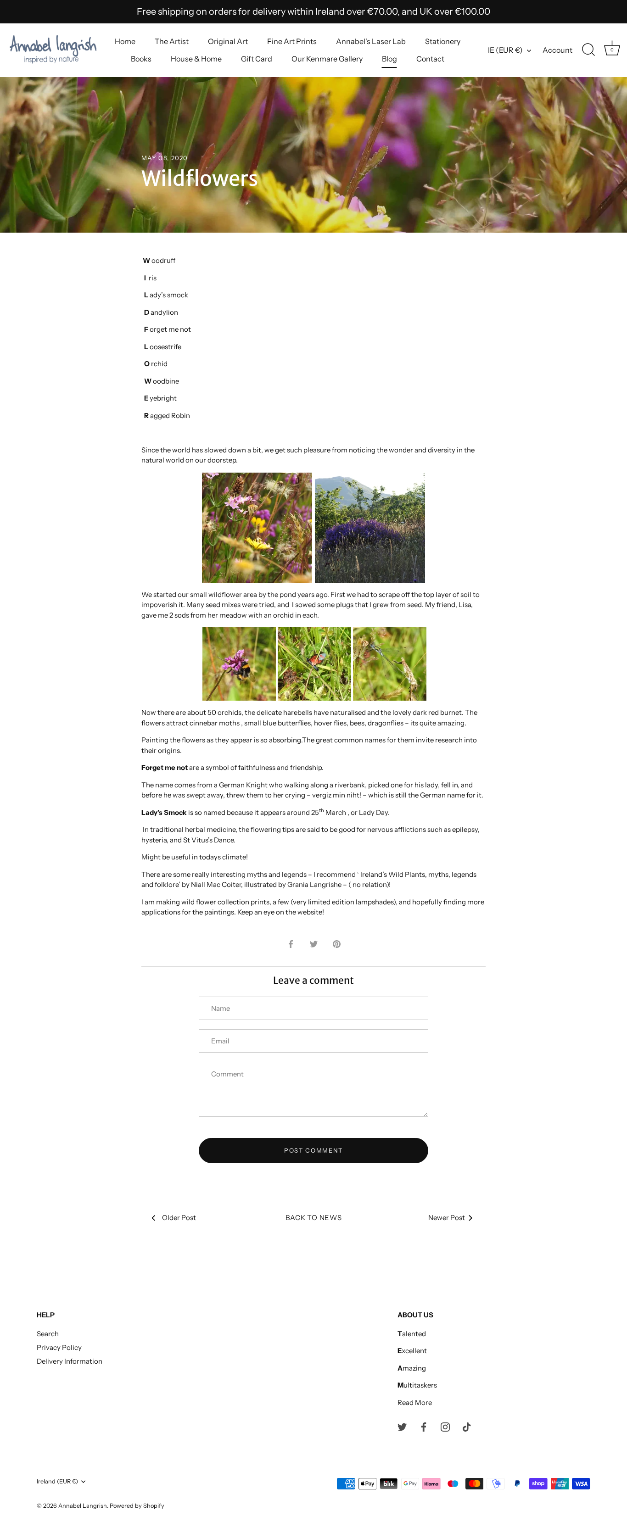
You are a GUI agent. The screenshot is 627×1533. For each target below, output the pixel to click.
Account (557, 50)
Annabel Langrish (82, 1505)
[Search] (588, 50)
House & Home (196, 58)
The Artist (172, 41)
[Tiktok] (466, 1426)
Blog (389, 58)
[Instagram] (445, 1426)
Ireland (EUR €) (57, 1481)
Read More (414, 1402)
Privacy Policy (59, 1347)
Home (125, 41)
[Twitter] (402, 1426)
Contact (430, 58)
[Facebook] (423, 1426)
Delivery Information (69, 1361)
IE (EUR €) (505, 50)
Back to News (314, 1217)
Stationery (442, 41)
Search (48, 1333)
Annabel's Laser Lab (371, 41)
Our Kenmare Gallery (327, 58)
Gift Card (256, 58)
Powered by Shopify (137, 1505)
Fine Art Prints (292, 41)
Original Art (228, 41)
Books (141, 58)
